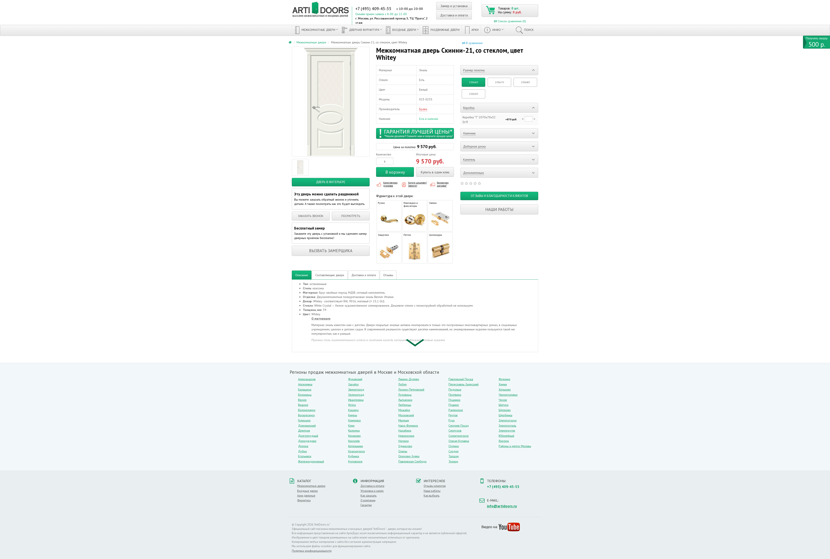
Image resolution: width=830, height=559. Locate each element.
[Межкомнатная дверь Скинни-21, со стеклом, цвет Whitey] (331, 102)
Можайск (404, 410)
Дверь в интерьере (330, 182)
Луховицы (405, 395)
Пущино (454, 405)
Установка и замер (372, 491)
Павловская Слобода (412, 461)
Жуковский (355, 379)
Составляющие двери (329, 275)
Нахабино (404, 430)
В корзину (395, 172)
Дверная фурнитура (363, 30)
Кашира (353, 410)
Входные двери (403, 30)
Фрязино (504, 379)
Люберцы (404, 405)
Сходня (453, 451)
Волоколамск (306, 410)
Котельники (355, 446)
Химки (503, 384)
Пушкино (454, 400)
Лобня (402, 384)
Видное (303, 405)
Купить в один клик (435, 172)
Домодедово (307, 441)
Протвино (455, 395)
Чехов (503, 400)
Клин (351, 426)
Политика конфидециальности (312, 551)
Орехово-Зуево (409, 456)
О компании (368, 500)
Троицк (453, 461)
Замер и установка (454, 6)
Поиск (529, 30)
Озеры (402, 451)
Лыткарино (405, 400)
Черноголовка (508, 395)
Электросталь (507, 426)
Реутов (453, 415)
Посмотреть (350, 216)
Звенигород (356, 389)
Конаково (354, 436)
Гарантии (366, 505)
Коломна (354, 430)
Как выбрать (431, 495)
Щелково (505, 410)
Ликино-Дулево (408, 379)
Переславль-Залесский (464, 384)
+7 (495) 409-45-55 (373, 8)
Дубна (302, 451)
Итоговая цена (426, 154)
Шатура (503, 405)
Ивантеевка (356, 400)
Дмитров (304, 430)
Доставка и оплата (454, 15)
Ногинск (403, 441)
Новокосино (406, 436)
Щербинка (505, 415)
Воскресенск (306, 415)
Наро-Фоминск (408, 426)
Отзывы (388, 275)
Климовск (354, 420)
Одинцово (405, 446)
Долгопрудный (308, 436)
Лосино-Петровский (411, 389)
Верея (302, 400)
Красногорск (356, 451)
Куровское (355, 461)
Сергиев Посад (459, 426)
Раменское (456, 410)
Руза (452, 420)
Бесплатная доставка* (443, 184)
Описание (301, 275)
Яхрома (504, 441)
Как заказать (369, 495)
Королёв (354, 441)
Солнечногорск (459, 436)
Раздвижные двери (445, 30)
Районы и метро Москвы (515, 446)
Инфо (496, 30)
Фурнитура (304, 500)
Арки (475, 30)
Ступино (454, 446)
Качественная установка (390, 184)
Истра (352, 405)
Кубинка (353, 456)
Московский (406, 415)
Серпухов (455, 430)
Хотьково (505, 389)
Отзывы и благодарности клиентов (499, 196)
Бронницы (304, 395)
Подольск (455, 389)
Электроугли (507, 430)
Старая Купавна (459, 441)
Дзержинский (307, 426)
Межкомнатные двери (318, 30)
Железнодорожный (311, 461)
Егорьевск (304, 456)
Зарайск (353, 384)
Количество (383, 154)
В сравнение (474, 43)
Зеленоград (356, 395)
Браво (423, 109)
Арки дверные (306, 495)
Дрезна (303, 446)
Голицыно (304, 420)
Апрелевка (305, 384)
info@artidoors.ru (502, 506)
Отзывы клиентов (435, 486)
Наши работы (499, 209)
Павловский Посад (461, 379)
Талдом (454, 456)
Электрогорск (508, 420)
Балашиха (304, 389)
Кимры (352, 415)
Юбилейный (506, 436)
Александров (307, 379)
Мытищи (403, 420)
